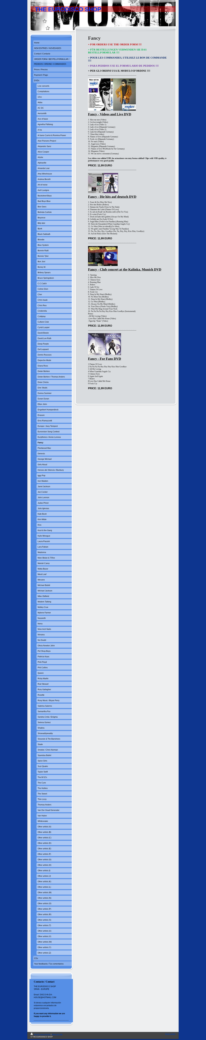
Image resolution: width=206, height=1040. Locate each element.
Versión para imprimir (42, 1034)
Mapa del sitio (57, 1034)
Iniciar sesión (170, 1034)
